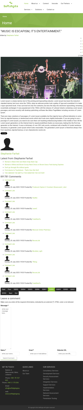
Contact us (50, 9)
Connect (46, 3)
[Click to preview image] (41, 78)
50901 (72, 289)
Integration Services (50, 382)
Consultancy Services (50, 371)
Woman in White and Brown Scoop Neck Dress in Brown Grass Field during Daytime (34, 165)
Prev (9, 289)
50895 (30, 289)
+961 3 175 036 (13, 383)
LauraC (34, 208)
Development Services (51, 374)
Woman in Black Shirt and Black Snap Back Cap (21, 162)
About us (34, 3)
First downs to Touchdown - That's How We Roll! (22, 170)
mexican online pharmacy (41, 230)
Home (26, 3)
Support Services (49, 385)
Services (27, 9)
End (16, 293)
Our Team (26, 374)
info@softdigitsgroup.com (14, 388)
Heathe (34, 198)
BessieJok (36, 240)
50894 (23, 289)
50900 (65, 289)
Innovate (55, 3)
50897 (44, 289)
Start (3, 289)
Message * (5, 306)
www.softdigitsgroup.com (14, 394)
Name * (3, 350)
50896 (37, 289)
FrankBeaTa (36, 219)
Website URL (62, 350)
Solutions (38, 9)
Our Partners (65, 3)
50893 (16, 289)
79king (34, 262)
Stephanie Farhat (13, 35)
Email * (31, 350)
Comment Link (10, 180)
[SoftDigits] (11, 4)
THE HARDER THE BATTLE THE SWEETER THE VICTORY (25, 173)
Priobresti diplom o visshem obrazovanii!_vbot (49, 187)
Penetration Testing (50, 398)
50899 (58, 289)
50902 (4, 293)
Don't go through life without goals (17, 167)
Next (10, 293)
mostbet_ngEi (37, 251)
